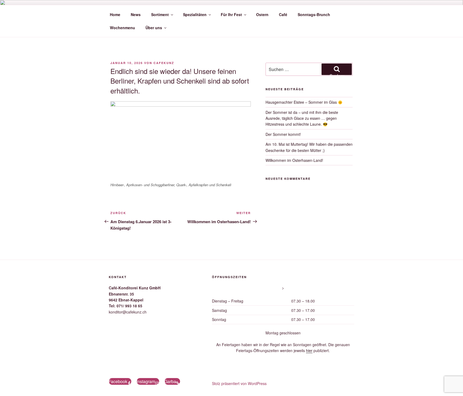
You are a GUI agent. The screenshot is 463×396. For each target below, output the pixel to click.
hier (309, 350)
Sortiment (160, 14)
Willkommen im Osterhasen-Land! (294, 160)
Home (115, 14)
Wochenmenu (122, 27)
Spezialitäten (195, 14)
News (136, 14)
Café (283, 14)
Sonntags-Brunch (314, 14)
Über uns (153, 27)
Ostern (262, 14)
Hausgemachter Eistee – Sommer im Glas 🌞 (304, 102)
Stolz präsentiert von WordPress (239, 383)
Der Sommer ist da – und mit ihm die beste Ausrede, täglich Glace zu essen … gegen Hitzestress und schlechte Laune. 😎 (302, 118)
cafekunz (164, 63)
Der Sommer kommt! (283, 134)
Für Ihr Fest (231, 14)
